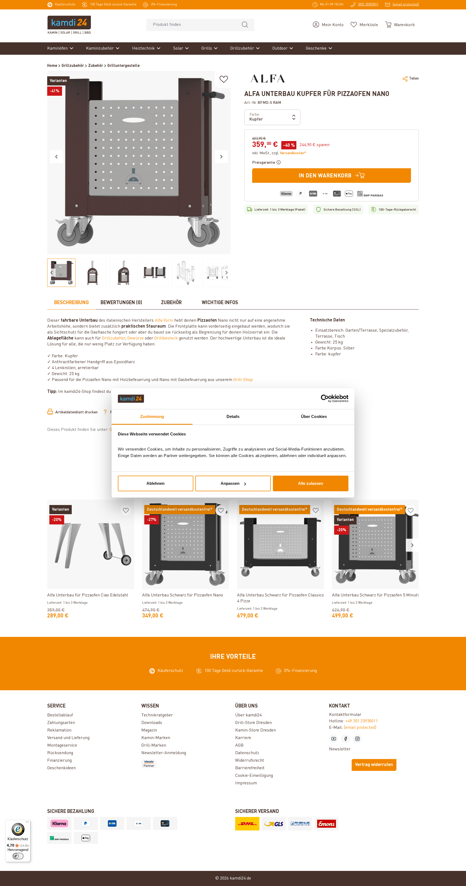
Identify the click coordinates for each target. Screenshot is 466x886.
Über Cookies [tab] (314, 416)
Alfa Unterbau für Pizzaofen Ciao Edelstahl (87, 595)
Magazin (149, 730)
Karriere (243, 738)
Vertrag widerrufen (374, 765)
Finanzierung (59, 760)
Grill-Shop (243, 380)
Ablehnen (155, 483)
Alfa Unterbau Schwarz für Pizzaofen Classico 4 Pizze (280, 598)
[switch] (18, 856)
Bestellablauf (60, 715)
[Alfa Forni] (267, 78)
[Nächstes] (221, 156)
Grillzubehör (113, 338)
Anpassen (230, 483)
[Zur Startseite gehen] (69, 25)
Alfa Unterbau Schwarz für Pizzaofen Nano (182, 595)
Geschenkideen (61, 768)
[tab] (71, 303)
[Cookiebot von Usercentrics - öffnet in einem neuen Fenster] (324, 399)
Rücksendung (60, 753)
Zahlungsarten (61, 723)
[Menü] (27, 823)
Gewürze (135, 338)
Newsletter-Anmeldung (163, 753)
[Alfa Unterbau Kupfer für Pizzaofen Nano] (139, 162)
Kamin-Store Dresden (255, 730)
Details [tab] (233, 416)
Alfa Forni (164, 320)
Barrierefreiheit (250, 768)
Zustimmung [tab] (152, 416)
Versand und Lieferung (68, 738)
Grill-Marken (153, 745)
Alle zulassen (310, 483)
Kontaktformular (345, 715)
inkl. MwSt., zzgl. (279, 153)
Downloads (151, 723)
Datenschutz (247, 753)
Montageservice (62, 745)
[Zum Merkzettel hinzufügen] (224, 79)
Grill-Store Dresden (253, 723)
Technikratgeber (157, 715)
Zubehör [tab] (171, 302)
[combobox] (191, 25)
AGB (239, 745)
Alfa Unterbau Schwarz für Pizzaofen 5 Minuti (375, 595)
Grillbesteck (166, 338)
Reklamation (59, 730)
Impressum (246, 783)
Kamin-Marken (155, 738)
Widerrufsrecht (249, 760)
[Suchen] (244, 25)
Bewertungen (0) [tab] (121, 302)
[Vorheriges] (56, 156)
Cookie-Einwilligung (254, 776)
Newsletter (340, 749)
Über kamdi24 (248, 715)
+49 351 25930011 (361, 721)
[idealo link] (186, 764)
